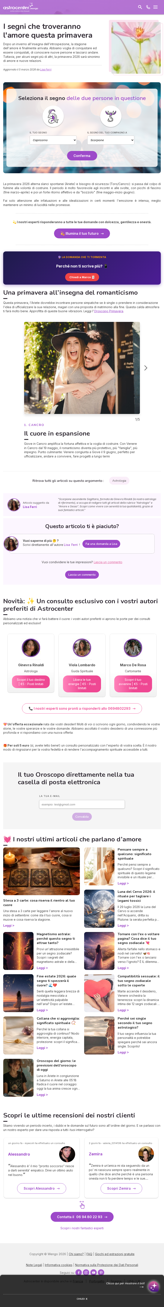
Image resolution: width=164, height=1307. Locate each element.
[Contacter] (148, 7)
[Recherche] (140, 7)
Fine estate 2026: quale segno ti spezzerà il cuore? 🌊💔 (56, 981)
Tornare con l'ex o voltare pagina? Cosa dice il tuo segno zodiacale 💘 (139, 939)
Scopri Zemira (119, 1188)
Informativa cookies (58, 1265)
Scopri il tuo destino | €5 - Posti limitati (31, 682)
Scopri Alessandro (39, 1188)
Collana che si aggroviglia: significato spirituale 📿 (58, 1020)
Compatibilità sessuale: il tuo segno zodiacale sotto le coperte (139, 981)
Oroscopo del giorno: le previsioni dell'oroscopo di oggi (56, 1065)
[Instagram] (86, 1272)
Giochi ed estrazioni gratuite (115, 1254)
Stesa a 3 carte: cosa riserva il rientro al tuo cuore (39, 902)
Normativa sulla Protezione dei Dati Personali (106, 1265)
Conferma (81, 156)
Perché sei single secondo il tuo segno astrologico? (135, 1023)
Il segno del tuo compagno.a (107, 132)
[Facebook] (78, 1272)
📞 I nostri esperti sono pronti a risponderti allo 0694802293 (79, 708)
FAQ (89, 1254)
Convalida (82, 817)
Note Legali (34, 1265)
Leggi (7, 925)
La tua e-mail (49, 796)
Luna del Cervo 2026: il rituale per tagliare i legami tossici (136, 896)
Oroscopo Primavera (108, 311)
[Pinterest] (101, 1272)
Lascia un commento (82, 575)
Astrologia (119, 481)
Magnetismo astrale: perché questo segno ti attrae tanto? (56, 939)
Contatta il (79, 1217)
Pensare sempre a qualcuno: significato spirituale (134, 854)
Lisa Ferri (45, 69)
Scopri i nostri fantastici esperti (82, 1228)
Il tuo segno (38, 132)
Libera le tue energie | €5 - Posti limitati (82, 684)
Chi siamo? (76, 1254)
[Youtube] (93, 1272)
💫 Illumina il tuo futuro (79, 233)
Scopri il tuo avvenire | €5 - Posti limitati (133, 684)
